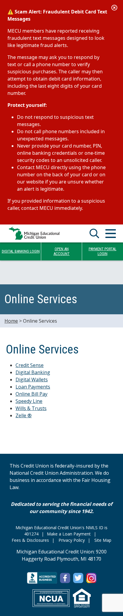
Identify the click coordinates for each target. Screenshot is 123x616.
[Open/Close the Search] (94, 233)
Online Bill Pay (31, 394)
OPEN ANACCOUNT (61, 251)
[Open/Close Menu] (110, 233)
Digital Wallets (32, 379)
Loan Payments (33, 386)
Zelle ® (24, 415)
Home (11, 321)
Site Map (102, 540)
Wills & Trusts (31, 408)
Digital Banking (33, 372)
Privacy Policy (72, 540)
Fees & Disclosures (30, 540)
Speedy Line (29, 401)
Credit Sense (30, 365)
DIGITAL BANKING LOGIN (21, 251)
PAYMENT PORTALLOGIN (102, 251)
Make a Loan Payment (69, 534)
